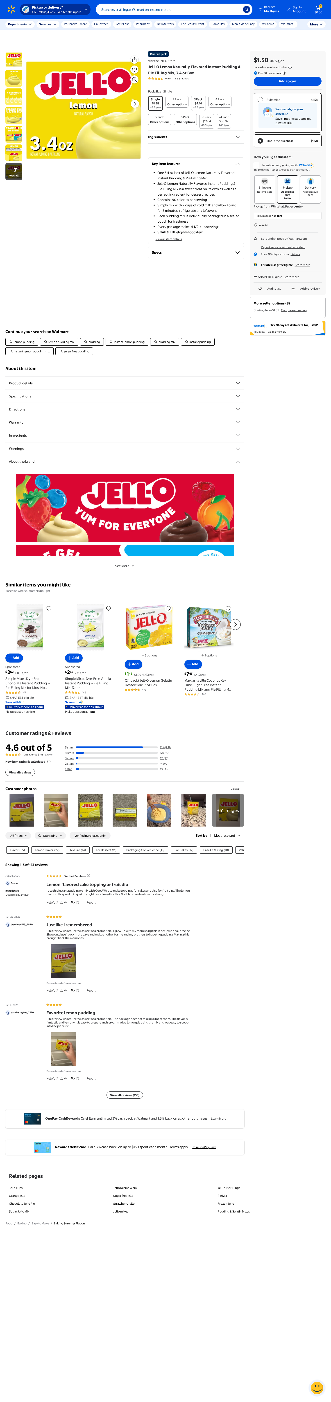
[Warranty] (238, 422)
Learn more (302, 265)
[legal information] (290, 67)
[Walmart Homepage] (11, 9)
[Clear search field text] (236, 9)
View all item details (169, 239)
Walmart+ (288, 24)
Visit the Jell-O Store (161, 61)
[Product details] (238, 383)
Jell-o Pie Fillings (229, 1188)
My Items (268, 24)
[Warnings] (238, 448)
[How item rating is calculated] (49, 761)
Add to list (274, 288)
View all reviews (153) (124, 1095)
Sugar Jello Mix (19, 1211)
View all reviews (20, 772)
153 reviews (46, 754)
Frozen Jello (226, 1203)
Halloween (101, 24)
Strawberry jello (124, 1203)
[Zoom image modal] (134, 79)
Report (91, 902)
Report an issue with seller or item (283, 247)
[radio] (155, 103)
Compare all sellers (294, 310)
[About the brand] (238, 461)
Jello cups (16, 1188)
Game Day (218, 24)
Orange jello (17, 1195)
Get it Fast (122, 24)
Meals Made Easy (243, 24)
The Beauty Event (192, 24)
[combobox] (174, 9)
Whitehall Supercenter (287, 206)
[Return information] (283, 73)
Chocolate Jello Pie (22, 1203)
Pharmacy (143, 24)
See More (122, 566)
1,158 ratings (182, 78)
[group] (168, 78)
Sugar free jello (123, 1195)
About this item (20, 368)
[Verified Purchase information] (88, 875)
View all (236, 789)
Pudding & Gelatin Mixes (234, 1211)
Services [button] (45, 24)
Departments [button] (17, 24)
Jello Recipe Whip (125, 1188)
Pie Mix (222, 1195)
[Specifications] (238, 396)
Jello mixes (120, 1211)
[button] (269, 9)
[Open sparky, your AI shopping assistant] (317, 1388)
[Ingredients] (237, 137)
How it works (283, 122)
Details (295, 254)
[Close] (83, 24)
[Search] (246, 9)
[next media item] (135, 104)
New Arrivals (165, 24)
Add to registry (310, 288)
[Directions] (238, 409)
